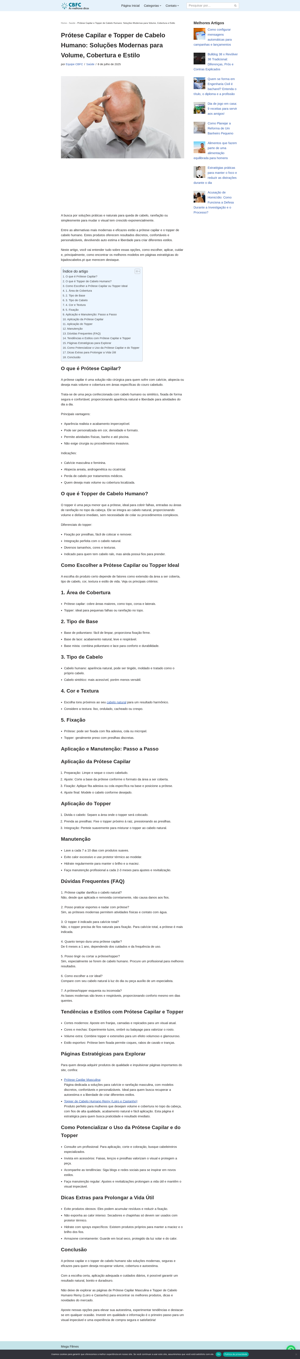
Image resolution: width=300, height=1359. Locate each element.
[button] (160, 5)
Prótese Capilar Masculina (82, 1079)
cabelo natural (116, 702)
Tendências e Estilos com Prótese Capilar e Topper (99, 338)
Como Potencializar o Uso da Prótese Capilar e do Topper (103, 347)
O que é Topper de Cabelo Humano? (89, 281)
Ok (218, 1354)
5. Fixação (72, 309)
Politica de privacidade (236, 1354)
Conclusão (73, 357)
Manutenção (75, 328)
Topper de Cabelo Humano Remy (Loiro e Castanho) (100, 1101)
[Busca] (235, 6)
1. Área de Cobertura (79, 290)
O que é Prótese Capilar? (81, 276)
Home (64, 23)
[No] (296, 1354)
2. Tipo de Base (75, 295)
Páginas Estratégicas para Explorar (89, 343)
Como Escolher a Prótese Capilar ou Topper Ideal (97, 286)
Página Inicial (130, 5)
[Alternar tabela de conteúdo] (135, 271)
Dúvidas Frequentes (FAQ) (84, 333)
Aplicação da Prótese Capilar (85, 319)
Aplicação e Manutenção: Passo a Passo (91, 314)
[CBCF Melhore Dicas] (75, 5)
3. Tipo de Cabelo (77, 300)
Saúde (72, 23)
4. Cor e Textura (76, 304)
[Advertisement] (122, 191)
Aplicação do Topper (79, 324)
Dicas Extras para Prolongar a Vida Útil (91, 352)
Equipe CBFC (74, 64)
